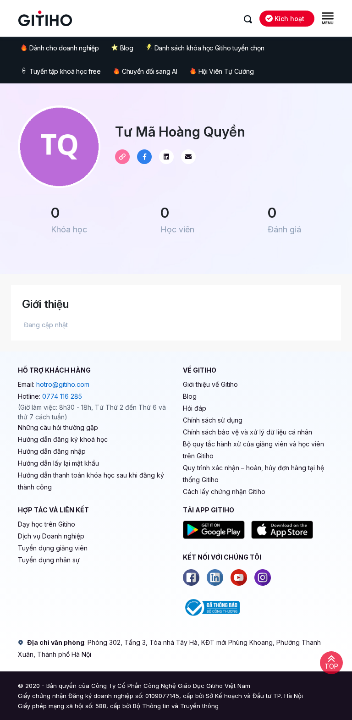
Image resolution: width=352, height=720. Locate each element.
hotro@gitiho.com (62, 384)
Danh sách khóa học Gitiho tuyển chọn (209, 48)
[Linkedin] (215, 577)
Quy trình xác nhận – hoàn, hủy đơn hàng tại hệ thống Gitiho (253, 474)
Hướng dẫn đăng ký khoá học (63, 439)
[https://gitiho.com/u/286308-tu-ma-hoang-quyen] (122, 156)
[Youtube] (239, 577)
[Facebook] (191, 577)
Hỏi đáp (194, 408)
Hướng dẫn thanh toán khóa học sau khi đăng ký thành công (91, 481)
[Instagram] (262, 577)
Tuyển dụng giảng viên (53, 548)
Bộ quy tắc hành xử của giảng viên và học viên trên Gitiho (253, 450)
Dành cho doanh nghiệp (64, 48)
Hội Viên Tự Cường (226, 71)
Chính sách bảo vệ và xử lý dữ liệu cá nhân (247, 432)
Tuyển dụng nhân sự (49, 560)
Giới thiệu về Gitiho (210, 384)
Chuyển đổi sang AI (149, 71)
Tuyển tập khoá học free (65, 71)
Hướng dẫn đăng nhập (52, 451)
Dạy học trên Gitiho (46, 524)
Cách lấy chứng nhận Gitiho (224, 491)
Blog (126, 48)
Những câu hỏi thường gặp (58, 427)
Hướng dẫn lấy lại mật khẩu (58, 463)
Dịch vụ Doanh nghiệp (51, 536)
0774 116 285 (62, 396)
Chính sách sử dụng (212, 420)
